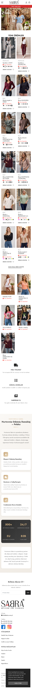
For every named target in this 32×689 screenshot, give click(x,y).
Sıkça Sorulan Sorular (6, 650)
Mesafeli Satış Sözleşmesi (7, 635)
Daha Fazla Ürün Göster (16, 267)
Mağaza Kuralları (5, 638)
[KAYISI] (28, 257)
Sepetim (3, 660)
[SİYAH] (3, 66)
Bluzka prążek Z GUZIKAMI (22, 252)
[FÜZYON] (3, 219)
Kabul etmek (18, 683)
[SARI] (12, 219)
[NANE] (13, 219)
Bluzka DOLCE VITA (22, 138)
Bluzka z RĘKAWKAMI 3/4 (23, 215)
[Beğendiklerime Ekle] (13, 69)
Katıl (28, 592)
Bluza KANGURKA (23, 100)
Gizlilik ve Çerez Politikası (7, 642)
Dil (2, 677)
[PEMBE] (4, 219)
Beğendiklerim (4, 663)
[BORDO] (8, 66)
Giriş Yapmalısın (8, 64)
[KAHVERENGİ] (12, 66)
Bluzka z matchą (23, 327)
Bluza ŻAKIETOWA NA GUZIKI (8, 177)
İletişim (2, 657)
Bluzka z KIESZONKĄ (6, 215)
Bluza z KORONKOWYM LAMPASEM (7, 139)
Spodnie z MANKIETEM (21, 63)
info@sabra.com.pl (7, 615)
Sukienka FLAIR (7, 297)
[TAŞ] (7, 66)
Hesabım (3, 653)
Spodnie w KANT (7, 63)
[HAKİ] (10, 66)
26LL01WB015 (7, 327)
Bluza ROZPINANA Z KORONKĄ (23, 177)
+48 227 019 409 (7, 623)
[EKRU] (5, 66)
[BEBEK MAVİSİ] (10, 219)
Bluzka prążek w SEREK (7, 101)
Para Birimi (3, 683)
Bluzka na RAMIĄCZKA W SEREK (23, 298)
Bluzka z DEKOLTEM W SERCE (7, 253)
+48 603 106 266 (7, 621)
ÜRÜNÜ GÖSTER (7, 69)
